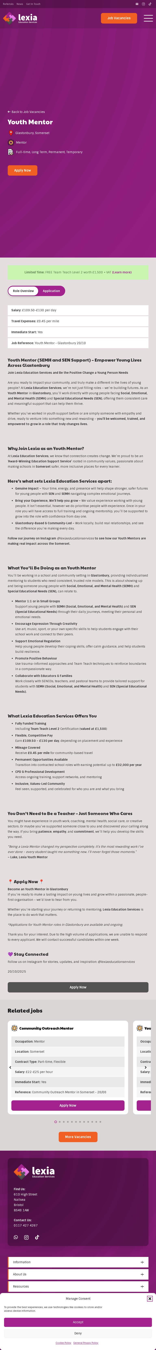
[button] (150, 1299)
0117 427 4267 (26, 1225)
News (20, 4)
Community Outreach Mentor (46, 1028)
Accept (78, 1322)
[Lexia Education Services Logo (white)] (20, 18)
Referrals (8, 4)
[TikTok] (150, 4)
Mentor (21, 143)
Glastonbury (24, 133)
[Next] (145, 1067)
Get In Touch (33, 4)
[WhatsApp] (16, 1237)
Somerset (42, 133)
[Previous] (10, 1067)
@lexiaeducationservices (116, 962)
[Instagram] (143, 4)
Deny (78, 1333)
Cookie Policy (63, 1343)
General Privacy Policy (85, 1343)
